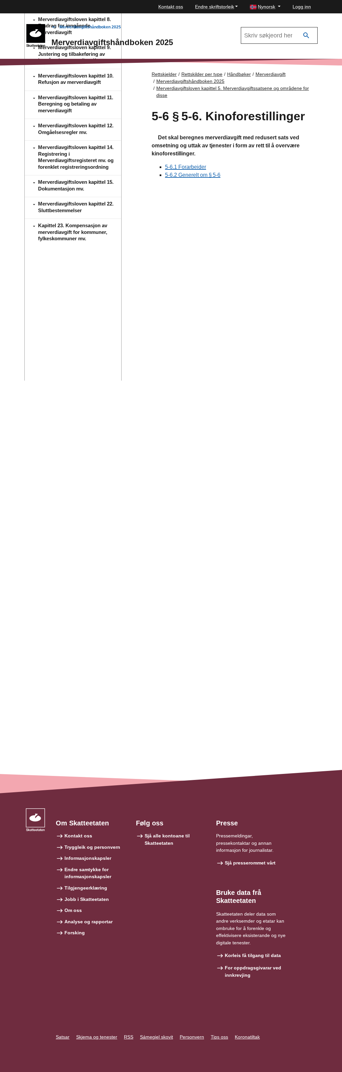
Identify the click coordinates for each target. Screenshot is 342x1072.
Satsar (62, 1037)
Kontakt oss (170, 6)
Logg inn (302, 6)
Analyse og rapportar (88, 921)
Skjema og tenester (96, 1037)
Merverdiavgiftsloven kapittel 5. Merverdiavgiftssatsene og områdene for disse (232, 92)
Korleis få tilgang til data (253, 955)
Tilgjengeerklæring (85, 888)
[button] (265, 6)
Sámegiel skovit (156, 1037)
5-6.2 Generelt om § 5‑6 (192, 175)
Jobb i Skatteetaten (86, 899)
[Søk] (306, 35)
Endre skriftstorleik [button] (214, 6)
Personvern (192, 1037)
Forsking (74, 932)
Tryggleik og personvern (92, 847)
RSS (128, 1037)
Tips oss (219, 1037)
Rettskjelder (164, 74)
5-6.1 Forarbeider (185, 167)
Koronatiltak (247, 1037)
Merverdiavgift (270, 74)
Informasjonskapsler (87, 858)
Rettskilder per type (201, 74)
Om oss (73, 910)
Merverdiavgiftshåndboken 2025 (90, 27)
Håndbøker (239, 74)
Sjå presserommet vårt (250, 862)
